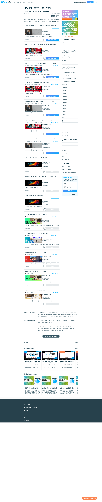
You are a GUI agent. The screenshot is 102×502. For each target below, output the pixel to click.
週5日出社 (27, 36)
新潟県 (42, 326)
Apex (57, 225)
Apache (66, 314)
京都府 (74, 326)
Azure (39, 21)
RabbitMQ (52, 318)
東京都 (49, 34)
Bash (55, 318)
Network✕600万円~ (64, 320)
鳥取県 (51, 328)
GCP (32, 21)
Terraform (43, 21)
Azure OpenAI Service (42, 318)
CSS (54, 225)
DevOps (45, 74)
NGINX (42, 314)
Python (31, 36)
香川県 (68, 328)
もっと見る (76, 342)
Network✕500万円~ (56, 320)
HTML (40, 263)
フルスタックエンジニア (54, 254)
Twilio (76, 314)
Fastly (57, 316)
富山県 (45, 326)
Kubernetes (67, 312)
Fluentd (73, 314)
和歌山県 (47, 328)
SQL (52, 225)
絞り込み (53, 16)
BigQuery (62, 312)
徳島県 (65, 328)
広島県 (60, 328)
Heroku (49, 225)
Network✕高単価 (59, 333)
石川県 (48, 326)
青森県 (32, 19)
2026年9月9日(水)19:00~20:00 (34, 369)
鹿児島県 (56, 330)
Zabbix (39, 314)
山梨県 (54, 326)
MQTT (54, 316)
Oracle (36, 74)
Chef (49, 316)
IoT (37, 55)
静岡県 (63, 326)
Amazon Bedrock (70, 316)
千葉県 (70, 325)
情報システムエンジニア (54, 178)
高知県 (74, 328)
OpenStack (59, 318)
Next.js (67, 75)
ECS (46, 21)
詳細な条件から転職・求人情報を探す (51, 336)
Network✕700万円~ (71, 320)
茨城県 (52, 19)
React (64, 75)
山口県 (63, 328)
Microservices (46, 314)
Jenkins (74, 312)
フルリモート (27, 225)
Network (54, 21)
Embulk (46, 316)
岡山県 (57, 328)
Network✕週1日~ (65, 333)
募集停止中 (52, 171)
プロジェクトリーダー (55, 84)
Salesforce (32, 225)
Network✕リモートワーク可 (43, 333)
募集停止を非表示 (57, 13)
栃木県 (55, 19)
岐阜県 (60, 326)
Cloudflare (62, 314)
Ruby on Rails (68, 78)
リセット (57, 16)
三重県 (68, 326)
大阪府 (49, 298)
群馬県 (58, 19)
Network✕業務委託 (51, 333)
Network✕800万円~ (41, 322)
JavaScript (36, 225)
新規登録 (90, 2)
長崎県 (45, 330)
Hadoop (64, 316)
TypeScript (73, 75)
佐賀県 (42, 330)
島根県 (54, 328)
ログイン (97, 2)
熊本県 (47, 330)
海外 (62, 330)
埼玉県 (68, 325)
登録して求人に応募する (52, 39)
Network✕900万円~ (48, 322)
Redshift (54, 314)
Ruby (63, 78)
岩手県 (35, 19)
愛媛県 (71, 328)
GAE (51, 316)
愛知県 (65, 326)
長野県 (57, 326)
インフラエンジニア (55, 27)
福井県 (51, 326)
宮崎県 (53, 330)
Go (32, 55)
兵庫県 (42, 328)
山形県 (45, 19)
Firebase (50, 21)
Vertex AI (63, 318)
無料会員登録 (70, 190)
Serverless (58, 314)
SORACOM (48, 318)
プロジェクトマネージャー (54, 122)
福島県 (48, 19)
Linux (58, 21)
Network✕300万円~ (41, 320)
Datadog (71, 312)
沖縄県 (60, 330)
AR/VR (49, 74)
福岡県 (47, 34)
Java (44, 225)
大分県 (50, 330)
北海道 (29, 19)
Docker (36, 21)
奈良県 (45, 328)
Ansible (40, 36)
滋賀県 (71, 326)
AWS (30, 21)
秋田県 (42, 19)
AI (40, 168)
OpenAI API (61, 316)
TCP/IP (32, 168)
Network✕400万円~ (48, 320)
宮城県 (39, 19)
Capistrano (43, 316)
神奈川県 (39, 326)
